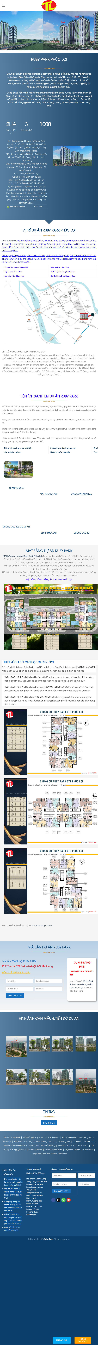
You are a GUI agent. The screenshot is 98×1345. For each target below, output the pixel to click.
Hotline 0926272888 (83, 1339)
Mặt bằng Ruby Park (33, 1130)
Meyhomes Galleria (72, 1143)
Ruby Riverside (69, 1130)
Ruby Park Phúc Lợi (34, 1199)
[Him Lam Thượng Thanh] (49, 5)
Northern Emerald (66, 1138)
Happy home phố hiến (41, 1147)
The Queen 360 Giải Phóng (42, 1138)
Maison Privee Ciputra (53, 1143)
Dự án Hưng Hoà (62, 1134)
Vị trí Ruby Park (52, 1130)
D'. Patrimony (87, 1143)
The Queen (82, 1138)
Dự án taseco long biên (40, 1134)
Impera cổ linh (32, 1202)
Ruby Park (88, 974)
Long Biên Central (81, 1134)
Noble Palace (20, 1134)
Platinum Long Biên (34, 1194)
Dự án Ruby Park (12, 1130)
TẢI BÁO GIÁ (61, 1340)
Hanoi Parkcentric (59, 1147)
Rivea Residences (35, 1143)
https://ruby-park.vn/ (42, 918)
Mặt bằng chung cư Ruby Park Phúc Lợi (22, 549)
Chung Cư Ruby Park (34, 140)
